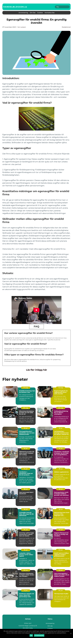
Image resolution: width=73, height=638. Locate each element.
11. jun (26, 590)
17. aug (26, 387)
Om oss (32, 12)
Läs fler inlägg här (36, 369)
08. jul (26, 489)
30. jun (60, 550)
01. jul (25, 550)
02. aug (60, 408)
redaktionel (66, 27)
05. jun (60, 590)
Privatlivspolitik (39, 635)
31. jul (25, 428)
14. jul (60, 448)
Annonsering (23, 12)
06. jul (61, 489)
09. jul (61, 469)
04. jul (26, 529)
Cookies (40, 12)
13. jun (61, 570)
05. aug (25, 408)
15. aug (60, 387)
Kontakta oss (49, 12)
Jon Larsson (22, 27)
